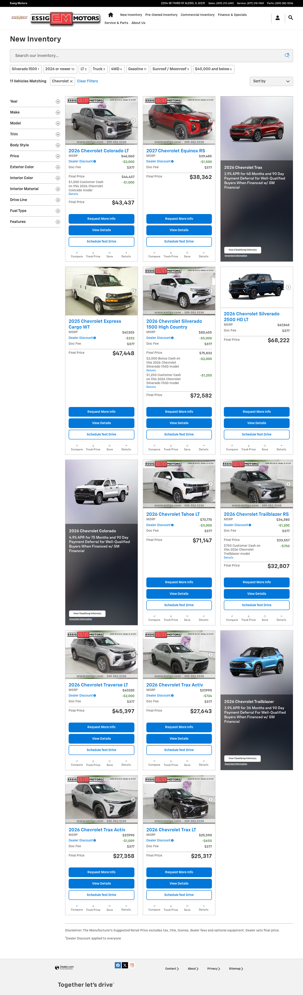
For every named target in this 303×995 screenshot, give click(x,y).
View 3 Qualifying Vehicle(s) (243, 251)
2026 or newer (59, 69)
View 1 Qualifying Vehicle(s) (87, 615)
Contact (170, 968)
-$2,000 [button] (206, 359)
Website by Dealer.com (64, 968)
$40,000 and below (213, 69)
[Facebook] (118, 965)
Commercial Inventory (198, 15)
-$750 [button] (285, 546)
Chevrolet (60, 81)
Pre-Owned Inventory (161, 15)
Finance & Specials (232, 15)
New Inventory (131, 15)
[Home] (19, 18)
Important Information (238, 256)
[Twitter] (125, 965)
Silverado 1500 (25, 69)
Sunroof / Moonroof (171, 69)
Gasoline (137, 69)
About (192, 968)
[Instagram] (132, 965)
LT (84, 69)
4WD (116, 69)
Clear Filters (87, 81)
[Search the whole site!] (290, 18)
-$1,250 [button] (206, 375)
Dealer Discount (81, 161)
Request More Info (101, 218)
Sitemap (235, 968)
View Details (101, 230)
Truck (99, 69)
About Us (138, 23)
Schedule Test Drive (101, 241)
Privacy (212, 968)
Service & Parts (116, 23)
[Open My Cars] (276, 18)
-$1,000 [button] (128, 182)
